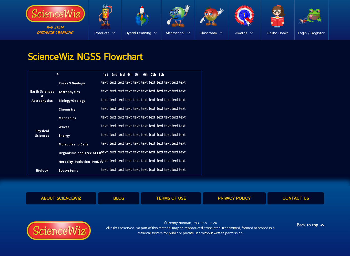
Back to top (308, 225)
